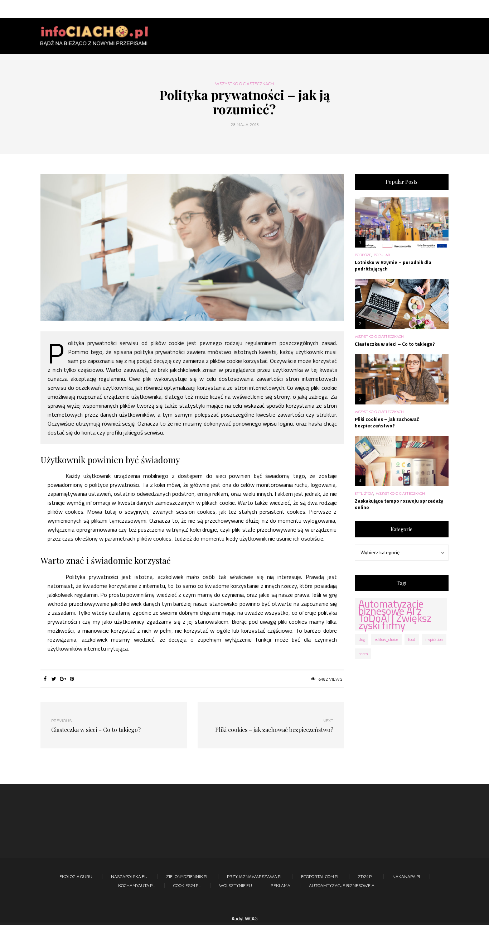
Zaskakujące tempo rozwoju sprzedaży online (399, 504)
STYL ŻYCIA (364, 494)
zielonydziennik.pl (187, 876)
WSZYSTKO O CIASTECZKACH (244, 84)
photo (363, 654)
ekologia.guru (75, 876)
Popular (382, 255)
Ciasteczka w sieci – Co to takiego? (395, 344)
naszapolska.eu (129, 876)
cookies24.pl (186, 885)
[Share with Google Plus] (62, 678)
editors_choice (386, 639)
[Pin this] (71, 678)
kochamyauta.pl (136, 885)
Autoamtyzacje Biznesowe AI (342, 885)
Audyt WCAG (245, 918)
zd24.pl (366, 876)
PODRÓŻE (363, 255)
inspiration (434, 639)
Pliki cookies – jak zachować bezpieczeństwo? (387, 422)
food (411, 639)
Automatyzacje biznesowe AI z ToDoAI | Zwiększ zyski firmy (394, 614)
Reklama (280, 885)
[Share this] (44, 678)
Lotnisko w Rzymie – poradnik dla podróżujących (393, 265)
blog (361, 639)
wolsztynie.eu (235, 885)
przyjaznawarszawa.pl (254, 876)
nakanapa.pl (406, 876)
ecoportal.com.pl (320, 876)
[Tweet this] (53, 678)
